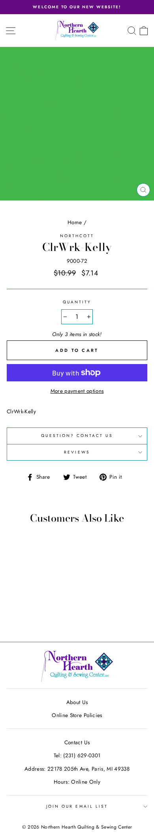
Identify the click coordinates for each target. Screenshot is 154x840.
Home (75, 222)
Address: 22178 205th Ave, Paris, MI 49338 (77, 769)
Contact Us (77, 742)
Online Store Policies (77, 715)
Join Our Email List (77, 806)
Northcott (77, 236)
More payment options (77, 391)
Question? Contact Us (77, 436)
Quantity (77, 302)
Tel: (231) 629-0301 (77, 755)
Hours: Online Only (77, 782)
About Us (77, 702)
